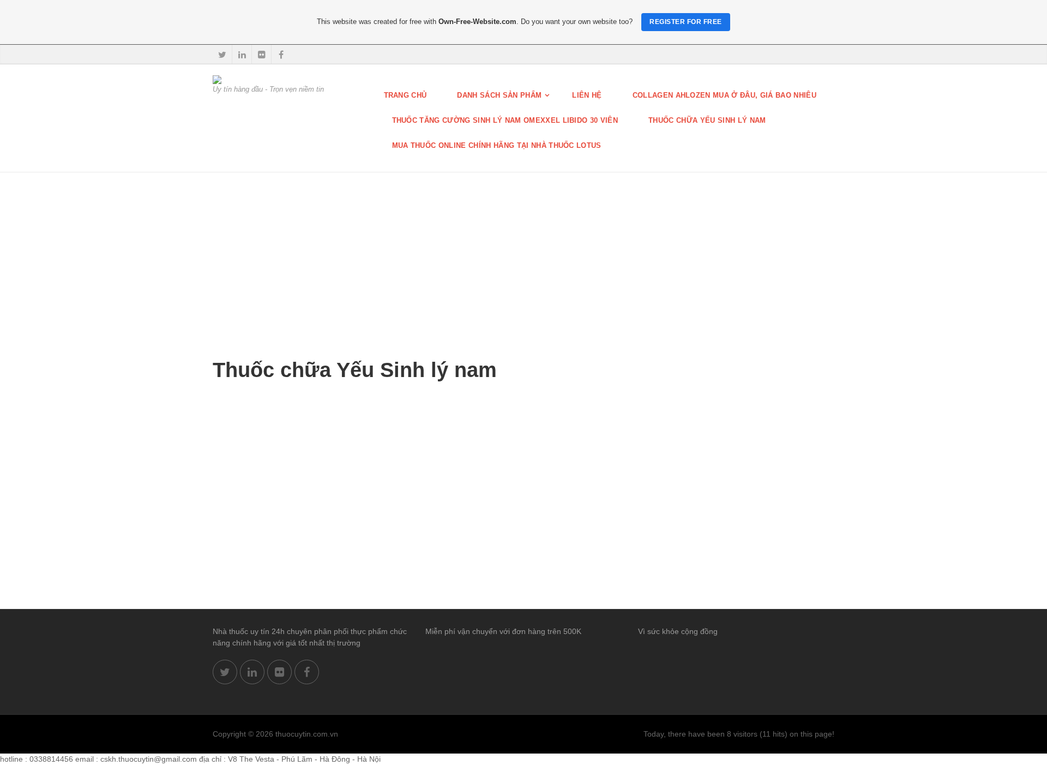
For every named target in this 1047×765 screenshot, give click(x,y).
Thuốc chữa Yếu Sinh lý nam (707, 120)
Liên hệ (586, 95)
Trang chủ (405, 95)
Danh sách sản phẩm (499, 95)
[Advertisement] (523, 254)
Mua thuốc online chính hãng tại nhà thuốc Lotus (496, 145)
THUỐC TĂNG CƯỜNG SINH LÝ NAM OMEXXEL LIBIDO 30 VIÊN (505, 120)
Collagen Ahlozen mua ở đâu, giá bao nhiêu (724, 95)
